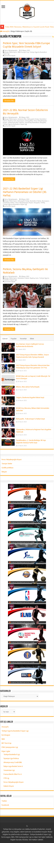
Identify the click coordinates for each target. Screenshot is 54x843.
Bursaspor (20, 121)
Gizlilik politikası (7, 468)
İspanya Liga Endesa (11, 758)
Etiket (32, 339)
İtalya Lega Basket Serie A (13, 766)
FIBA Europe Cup (23, 52)
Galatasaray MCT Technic (16, 122)
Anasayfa (5, 31)
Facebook (5, 805)
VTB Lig (6, 778)
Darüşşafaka (29, 121)
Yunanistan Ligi (9, 770)
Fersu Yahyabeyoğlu (10, 50)
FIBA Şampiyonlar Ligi (10, 747)
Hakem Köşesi (9, 786)
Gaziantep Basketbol (32, 122)
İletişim (4, 472)
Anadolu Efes (22, 119)
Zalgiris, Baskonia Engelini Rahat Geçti (30, 397)
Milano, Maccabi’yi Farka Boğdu (27, 387)
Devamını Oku (9, 101)
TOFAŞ (43, 203)
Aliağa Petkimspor (11, 52)
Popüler (14, 339)
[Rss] (27, 826)
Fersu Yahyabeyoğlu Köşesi (24, 203)
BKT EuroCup (6, 743)
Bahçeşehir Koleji (33, 119)
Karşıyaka (43, 122)
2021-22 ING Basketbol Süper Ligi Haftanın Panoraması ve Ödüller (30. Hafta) (25, 192)
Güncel (4, 339)
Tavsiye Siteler (7, 464)
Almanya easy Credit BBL (13, 762)
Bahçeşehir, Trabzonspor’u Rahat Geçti (30, 419)
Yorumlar (23, 339)
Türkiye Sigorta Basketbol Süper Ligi (15, 124)
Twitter (4, 801)
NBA (3, 739)
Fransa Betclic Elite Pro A (13, 774)
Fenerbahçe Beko (9, 203)
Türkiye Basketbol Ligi (12, 754)
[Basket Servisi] (27, 11)
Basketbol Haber (35, 201)
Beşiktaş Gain (12, 121)
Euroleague (6, 735)
